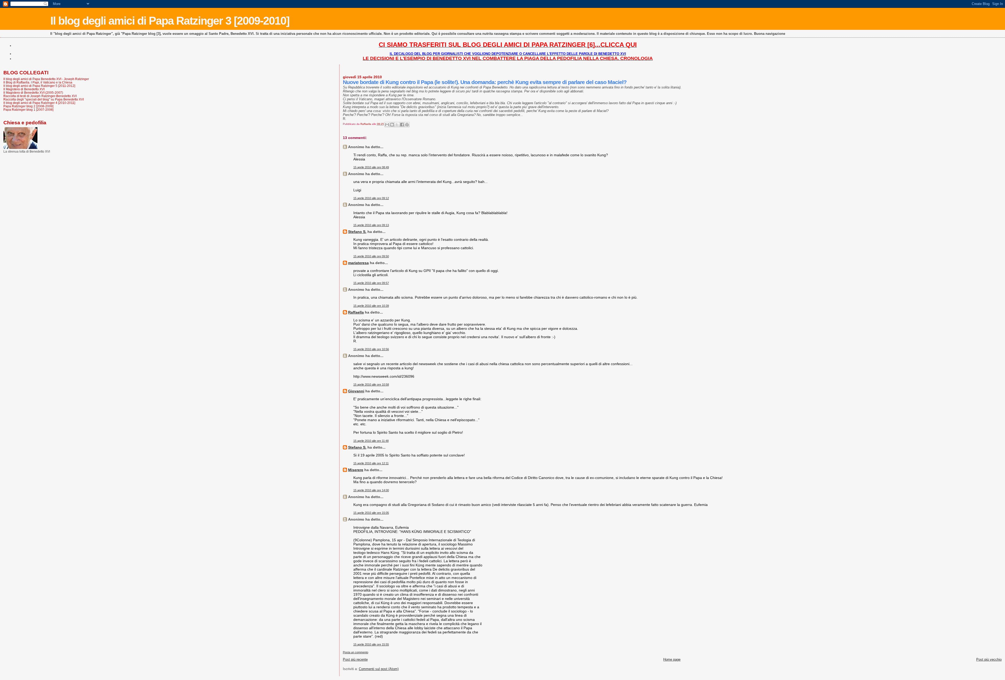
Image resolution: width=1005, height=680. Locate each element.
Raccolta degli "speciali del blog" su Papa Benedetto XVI (43, 99)
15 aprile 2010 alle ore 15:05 (371, 512)
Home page (671, 659)
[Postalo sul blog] (392, 124)
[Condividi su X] (397, 124)
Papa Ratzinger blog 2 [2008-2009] (28, 106)
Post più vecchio (989, 659)
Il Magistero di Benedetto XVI (23, 89)
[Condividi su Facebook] (402, 124)
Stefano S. (357, 232)
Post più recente (355, 659)
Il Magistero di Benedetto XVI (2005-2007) (33, 92)
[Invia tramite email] (387, 124)
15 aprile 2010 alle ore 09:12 (371, 198)
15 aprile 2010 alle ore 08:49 (371, 167)
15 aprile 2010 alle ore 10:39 (371, 305)
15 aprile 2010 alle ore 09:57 (371, 283)
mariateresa (358, 263)
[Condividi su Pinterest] (407, 124)
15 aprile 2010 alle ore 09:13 (371, 225)
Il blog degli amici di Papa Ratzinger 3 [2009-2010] (169, 20)
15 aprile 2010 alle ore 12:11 (371, 463)
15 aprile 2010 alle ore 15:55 (371, 644)
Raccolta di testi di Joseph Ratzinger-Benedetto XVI (40, 96)
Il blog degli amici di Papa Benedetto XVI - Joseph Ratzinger (46, 79)
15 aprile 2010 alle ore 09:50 (371, 256)
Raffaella (356, 312)
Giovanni (356, 391)
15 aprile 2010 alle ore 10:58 (371, 384)
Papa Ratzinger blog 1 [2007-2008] (28, 109)
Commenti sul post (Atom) (379, 669)
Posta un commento (355, 652)
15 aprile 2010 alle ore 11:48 (371, 440)
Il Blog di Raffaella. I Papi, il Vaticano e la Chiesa (37, 82)
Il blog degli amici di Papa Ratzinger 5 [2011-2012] (39, 85)
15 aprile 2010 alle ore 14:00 (371, 490)
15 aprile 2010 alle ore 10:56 (371, 349)
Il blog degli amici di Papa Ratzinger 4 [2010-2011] (39, 102)
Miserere (355, 470)
